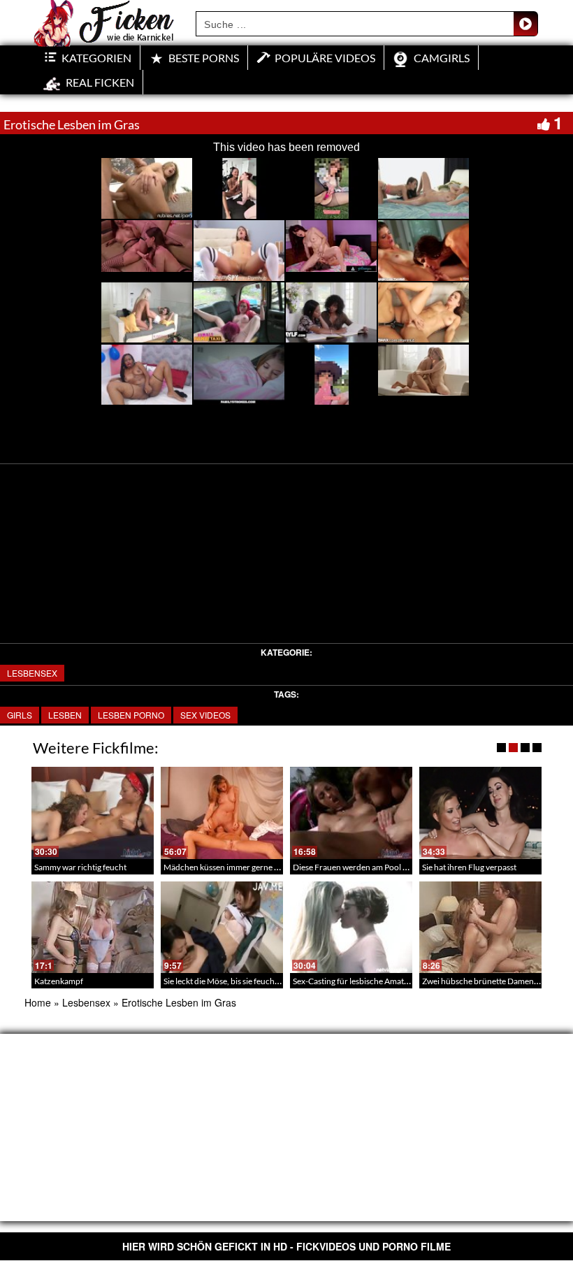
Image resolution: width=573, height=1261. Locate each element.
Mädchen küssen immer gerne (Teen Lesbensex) (250, 867)
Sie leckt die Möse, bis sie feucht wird (230, 981)
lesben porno (131, 715)
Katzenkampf (58, 981)
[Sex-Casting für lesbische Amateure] (351, 927)
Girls (19, 715)
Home (37, 1002)
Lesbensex (32, 673)
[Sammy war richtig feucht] (92, 812)
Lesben (65, 715)
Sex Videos (205, 715)
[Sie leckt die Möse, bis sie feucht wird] (222, 927)
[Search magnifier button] (525, 24)
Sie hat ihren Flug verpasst (469, 867)
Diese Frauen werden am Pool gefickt (360, 867)
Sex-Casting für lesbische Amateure (357, 981)
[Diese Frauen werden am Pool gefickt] (351, 812)
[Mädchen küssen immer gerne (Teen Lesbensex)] (222, 812)
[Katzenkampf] (92, 927)
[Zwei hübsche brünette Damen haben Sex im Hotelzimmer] (480, 927)
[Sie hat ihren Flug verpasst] (480, 812)
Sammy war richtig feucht (80, 867)
